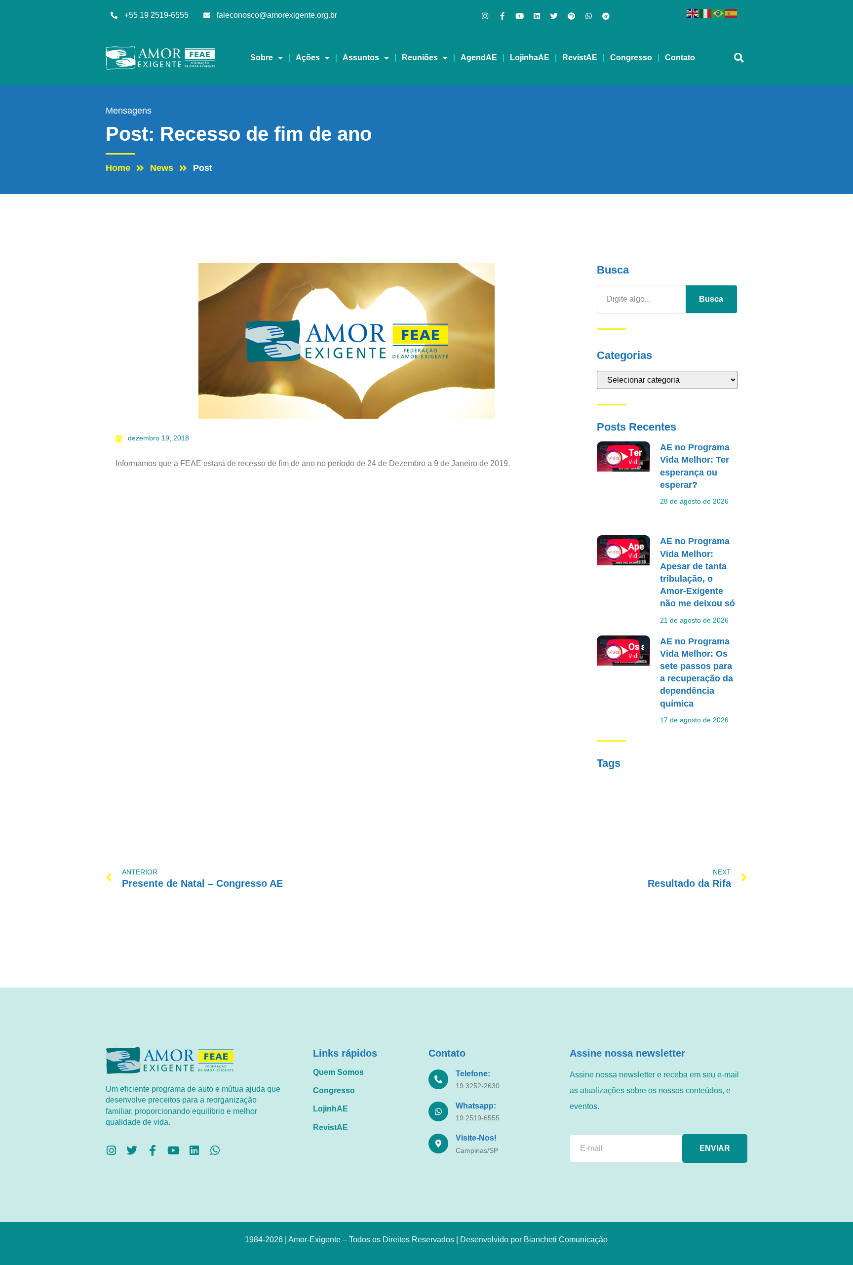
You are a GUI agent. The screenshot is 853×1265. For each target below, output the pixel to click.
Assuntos (361, 57)
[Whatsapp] (588, 16)
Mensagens (129, 111)
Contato (680, 57)
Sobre (261, 57)
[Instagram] (485, 16)
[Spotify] (571, 16)
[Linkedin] (537, 16)
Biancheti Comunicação (566, 1239)
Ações (308, 57)
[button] (738, 58)
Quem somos (338, 1072)
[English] (693, 12)
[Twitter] (554, 16)
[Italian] (705, 12)
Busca (711, 299)
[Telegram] (606, 16)
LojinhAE (330, 1109)
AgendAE (479, 57)
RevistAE (579, 57)
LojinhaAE (529, 57)
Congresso (631, 57)
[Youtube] (519, 16)
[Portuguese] (718, 12)
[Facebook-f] (502, 16)
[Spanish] (731, 12)
